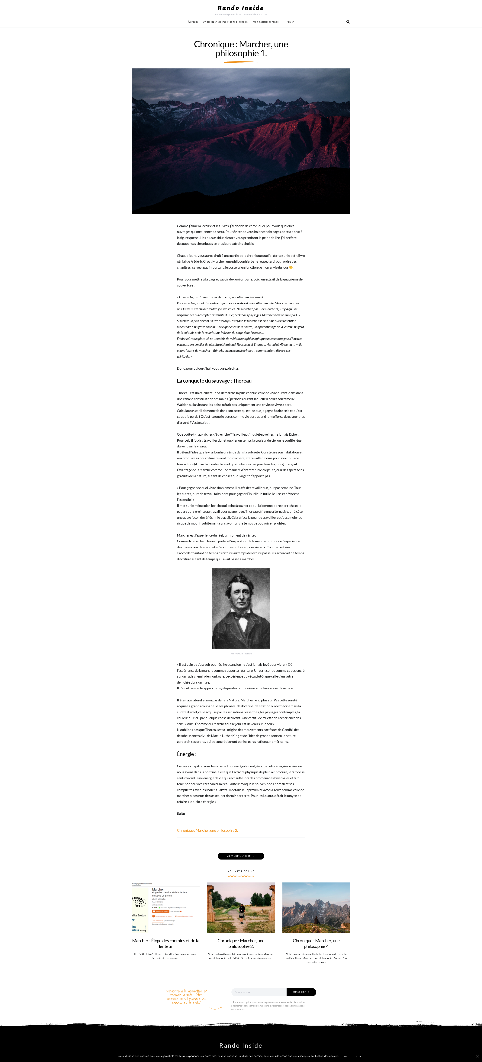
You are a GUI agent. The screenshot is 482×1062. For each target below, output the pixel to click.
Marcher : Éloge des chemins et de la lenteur (165, 943)
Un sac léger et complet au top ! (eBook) (225, 21)
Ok (346, 1056)
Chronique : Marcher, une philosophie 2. (207, 830)
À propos (193, 21)
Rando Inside (241, 8)
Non (358, 1056)
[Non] (477, 1056)
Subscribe (299, 992)
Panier (290, 21)
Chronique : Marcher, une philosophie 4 (316, 943)
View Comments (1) (239, 856)
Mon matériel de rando (266, 21)
